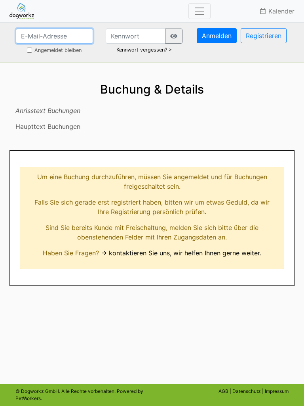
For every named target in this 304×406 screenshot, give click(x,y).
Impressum (277, 391)
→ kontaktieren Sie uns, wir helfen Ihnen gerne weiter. (181, 253)
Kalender (276, 11)
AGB (223, 391)
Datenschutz (246, 391)
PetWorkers (28, 398)
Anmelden (217, 36)
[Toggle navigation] (199, 11)
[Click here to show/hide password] (173, 36)
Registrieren (263, 36)
